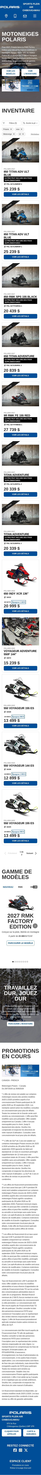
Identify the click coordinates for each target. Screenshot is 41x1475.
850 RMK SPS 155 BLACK (20, 296)
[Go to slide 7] (25, 961)
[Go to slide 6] (23, 961)
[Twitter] (26, 1450)
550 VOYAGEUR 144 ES (19, 765)
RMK (20, 887)
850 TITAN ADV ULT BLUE (16, 173)
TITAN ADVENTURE (16, 474)
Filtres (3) (13, 123)
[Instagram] (20, 1450)
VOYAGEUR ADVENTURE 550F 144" (20, 652)
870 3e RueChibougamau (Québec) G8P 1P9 (20, 1425)
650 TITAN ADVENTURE (19, 356)
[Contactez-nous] (25, 16)
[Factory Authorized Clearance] (20, 85)
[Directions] (6, 16)
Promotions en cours (20, 1465)
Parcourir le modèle (20, 943)
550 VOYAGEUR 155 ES (19, 708)
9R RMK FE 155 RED (17, 415)
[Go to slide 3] (17, 961)
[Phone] (15, 16)
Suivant (29, 853)
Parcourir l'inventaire (20, 1024)
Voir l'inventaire (30, 72)
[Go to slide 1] (13, 961)
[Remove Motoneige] (14, 134)
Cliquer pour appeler (12, 1432)
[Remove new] (21, 129)
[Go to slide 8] (27, 961)
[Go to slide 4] (19, 961)
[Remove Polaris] (11, 129)
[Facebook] (15, 1450)
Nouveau (8, 887)
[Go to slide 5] (21, 961)
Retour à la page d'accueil (20, 1468)
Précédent (12, 853)
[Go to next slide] (35, 886)
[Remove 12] (23, 134)
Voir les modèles (10, 72)
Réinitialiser (35, 134)
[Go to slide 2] (15, 961)
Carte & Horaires (31, 1432)
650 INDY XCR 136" (16, 593)
